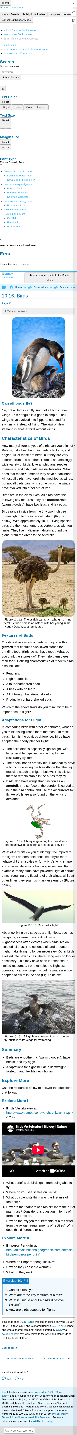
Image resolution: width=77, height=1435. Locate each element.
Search (7, 1431)
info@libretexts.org (41, 1421)
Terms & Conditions (13, 1417)
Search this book (9, 66)
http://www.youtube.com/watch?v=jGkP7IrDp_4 (40, 1112)
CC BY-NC (58, 1325)
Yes (9, 1378)
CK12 (59, 1329)
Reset (5, 101)
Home (18, 287)
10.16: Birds (27, 1321)
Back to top (8, 1348)
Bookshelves (41, 287)
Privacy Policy (60, 1413)
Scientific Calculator (18, 196)
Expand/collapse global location (73, 286)
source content (10, 1333)
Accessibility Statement (38, 1417)
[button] (12, 222)
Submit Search (10, 77)
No (21, 1378)
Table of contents (17, 311)
